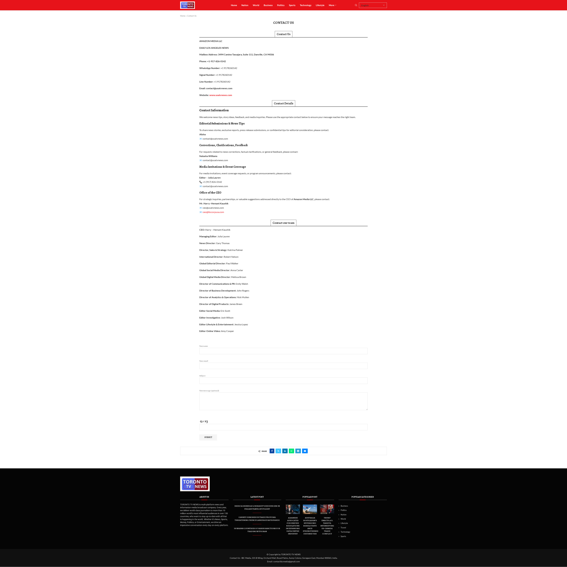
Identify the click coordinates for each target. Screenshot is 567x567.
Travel (343, 527)
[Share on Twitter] (278, 451)
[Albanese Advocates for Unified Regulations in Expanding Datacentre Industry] (293, 509)
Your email (203, 361)
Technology (305, 5)
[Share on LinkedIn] (285, 451)
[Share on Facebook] (272, 451)
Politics (281, 5)
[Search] (356, 5)
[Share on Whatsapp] (291, 451)
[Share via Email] (305, 451)
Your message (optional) (209, 391)
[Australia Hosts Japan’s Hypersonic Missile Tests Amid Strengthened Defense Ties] (310, 509)
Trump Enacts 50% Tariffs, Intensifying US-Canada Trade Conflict (327, 526)
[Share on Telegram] (298, 451)
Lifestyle (320, 5)
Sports (292, 5)
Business (268, 5)
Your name (203, 346)
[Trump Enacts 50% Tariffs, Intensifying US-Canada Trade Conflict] (327, 509)
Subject (202, 376)
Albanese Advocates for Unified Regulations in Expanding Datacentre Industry (293, 526)
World (256, 5)
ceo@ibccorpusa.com (213, 212)
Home (234, 5)
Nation (244, 5)
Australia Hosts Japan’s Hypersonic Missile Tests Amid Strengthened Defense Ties (310, 526)
